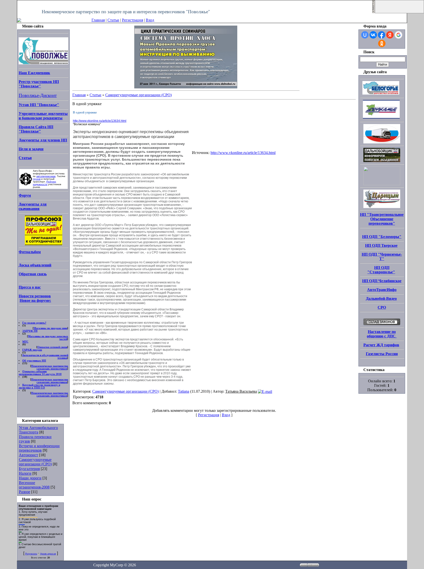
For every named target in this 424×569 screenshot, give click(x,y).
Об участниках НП (34, 360)
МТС (25, 341)
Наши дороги (30, 478)
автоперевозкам (45, 176)
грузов (36, 179)
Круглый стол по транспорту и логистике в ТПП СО (39, 386)
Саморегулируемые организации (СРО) (35, 462)
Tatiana (183, 391)
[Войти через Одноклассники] (381, 43)
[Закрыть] (373, 12)
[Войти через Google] (398, 35)
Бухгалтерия (29, 469)
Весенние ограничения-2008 (34, 485)
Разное (24, 492)
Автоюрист (28, 455)
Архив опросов (48, 554)
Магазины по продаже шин (50, 328)
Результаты (31, 554)
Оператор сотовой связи (52, 347)
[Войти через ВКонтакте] (373, 35)
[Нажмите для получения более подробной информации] (185, 56)
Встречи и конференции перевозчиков (39, 448)
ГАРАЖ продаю (32, 349)
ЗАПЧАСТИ (30, 331)
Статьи (113, 20)
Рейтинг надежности (44, 183)
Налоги (25, 473)
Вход (150, 20)
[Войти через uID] (365, 35)
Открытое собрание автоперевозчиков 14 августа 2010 (40, 372)
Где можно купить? (34, 322)
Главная (98, 20)
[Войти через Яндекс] (390, 35)
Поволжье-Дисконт (38, 95)
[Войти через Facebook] (381, 35)
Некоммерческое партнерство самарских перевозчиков (49, 367)
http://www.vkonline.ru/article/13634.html (99, 121)
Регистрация (132, 20)
